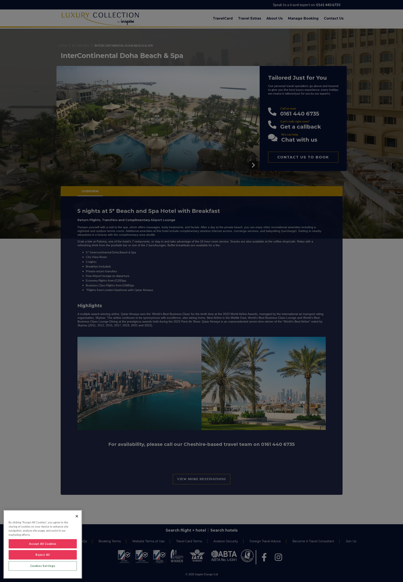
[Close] (76, 516)
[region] (42, 544)
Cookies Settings (42, 566)
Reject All (42, 554)
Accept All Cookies (42, 543)
